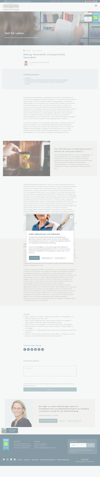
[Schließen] (71, 216)
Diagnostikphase (43, 241)
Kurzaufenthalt (61, 249)
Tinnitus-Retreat (59, 258)
